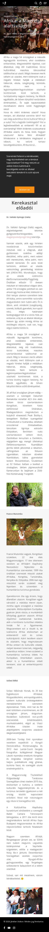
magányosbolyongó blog (19, 237)
